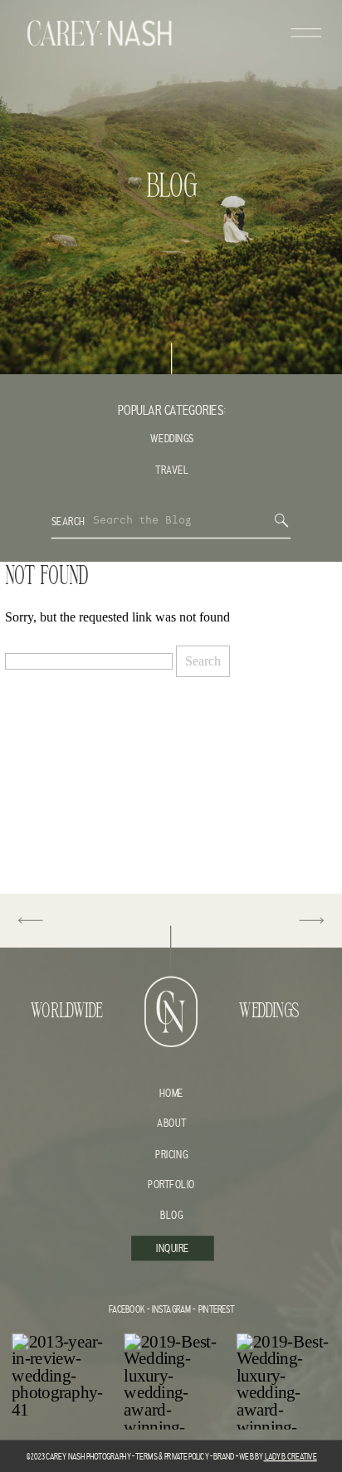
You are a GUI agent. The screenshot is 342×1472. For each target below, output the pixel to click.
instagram (170, 1310)
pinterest (216, 1310)
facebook (127, 1310)
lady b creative (289, 1456)
